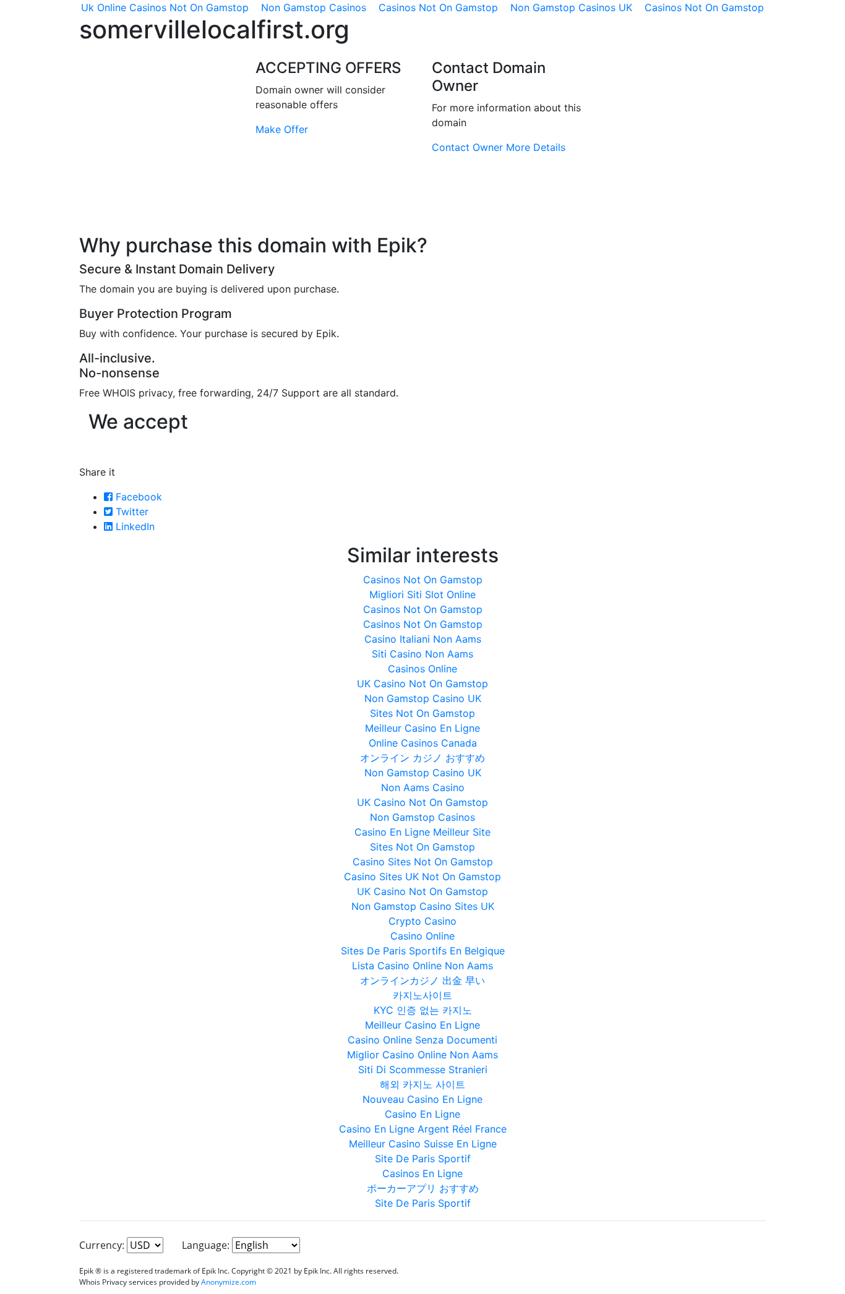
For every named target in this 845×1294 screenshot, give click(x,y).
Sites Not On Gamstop (422, 713)
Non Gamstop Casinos (422, 817)
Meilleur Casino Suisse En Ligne (423, 1144)
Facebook (137, 497)
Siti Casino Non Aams (422, 654)
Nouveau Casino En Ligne (422, 1099)
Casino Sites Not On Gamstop (423, 861)
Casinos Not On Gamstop (423, 579)
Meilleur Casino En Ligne (422, 728)
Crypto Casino (422, 921)
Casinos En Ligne (422, 1173)
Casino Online (422, 936)
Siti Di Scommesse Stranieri (422, 1069)
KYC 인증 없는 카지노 (423, 1010)
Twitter (130, 511)
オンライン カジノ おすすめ (422, 758)
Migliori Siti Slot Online (422, 594)
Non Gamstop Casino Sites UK (422, 906)
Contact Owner (467, 147)
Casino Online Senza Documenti (422, 1040)
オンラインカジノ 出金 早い (422, 980)
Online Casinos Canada (423, 743)
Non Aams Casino (423, 787)
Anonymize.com (228, 1282)
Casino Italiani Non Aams (422, 639)
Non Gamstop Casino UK (422, 698)
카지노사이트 (422, 995)
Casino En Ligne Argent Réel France (423, 1129)
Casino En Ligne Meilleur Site (422, 832)
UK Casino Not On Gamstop (422, 683)
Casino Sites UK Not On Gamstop (422, 876)
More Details (535, 147)
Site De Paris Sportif (423, 1158)
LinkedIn (134, 526)
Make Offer (281, 129)
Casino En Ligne (422, 1114)
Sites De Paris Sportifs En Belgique (423, 951)
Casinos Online (422, 668)
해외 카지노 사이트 (422, 1084)
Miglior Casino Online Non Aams (422, 1054)
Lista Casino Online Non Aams (422, 965)
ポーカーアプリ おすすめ (423, 1188)
